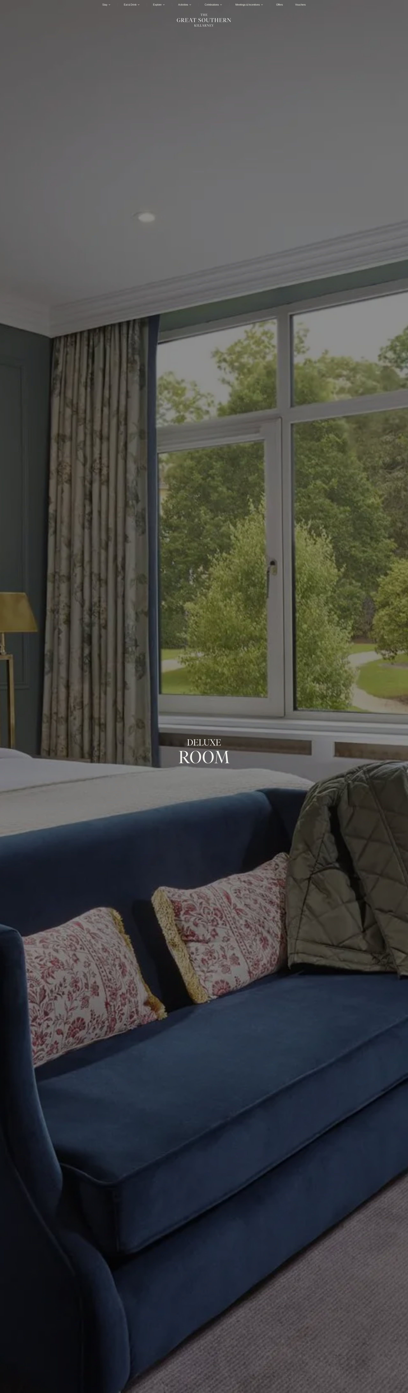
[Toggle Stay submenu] (109, 5)
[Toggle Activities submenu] (190, 5)
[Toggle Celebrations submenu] (221, 5)
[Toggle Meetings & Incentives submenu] (262, 5)
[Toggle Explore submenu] (164, 5)
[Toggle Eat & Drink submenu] (139, 5)
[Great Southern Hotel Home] (204, 28)
